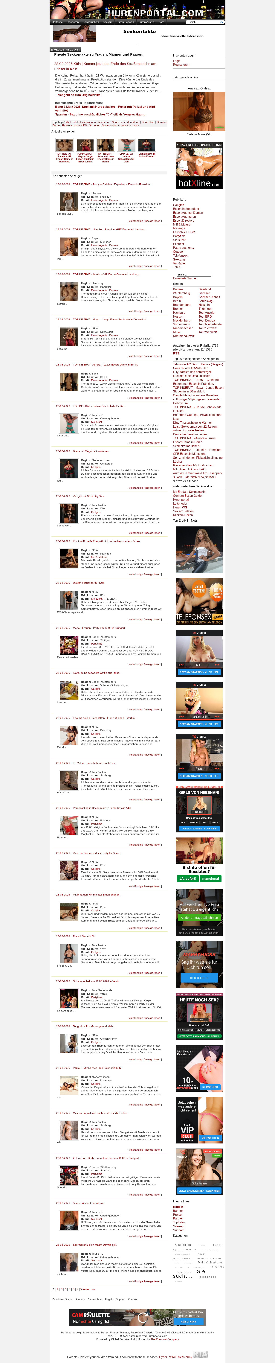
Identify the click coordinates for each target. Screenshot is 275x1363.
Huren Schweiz (125, 21)
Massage (179, 228)
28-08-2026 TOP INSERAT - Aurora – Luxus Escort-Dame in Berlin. (97, 364)
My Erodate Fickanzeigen (80, 122)
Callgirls (95, 466)
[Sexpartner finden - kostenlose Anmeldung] (137, 41)
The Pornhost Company (165, 1339)
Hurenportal (181, 499)
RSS (176, 353)
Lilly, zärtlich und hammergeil (192, 372)
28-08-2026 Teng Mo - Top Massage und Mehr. (85, 1026)
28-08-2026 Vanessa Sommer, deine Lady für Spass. (88, 853)
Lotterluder (180, 503)
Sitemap (178, 1226)
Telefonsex (180, 255)
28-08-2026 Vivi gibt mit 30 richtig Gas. (80, 496)
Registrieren (181, 64)
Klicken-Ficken (183, 515)
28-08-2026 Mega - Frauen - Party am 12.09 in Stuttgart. (91, 627)
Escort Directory (183, 220)
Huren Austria (146, 21)
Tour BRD (205, 316)
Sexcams (179, 259)
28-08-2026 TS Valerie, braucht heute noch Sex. (86, 763)
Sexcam (107, 21)
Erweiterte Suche (184, 278)
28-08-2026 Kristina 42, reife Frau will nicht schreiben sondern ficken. (98, 541)
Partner (178, 1218)
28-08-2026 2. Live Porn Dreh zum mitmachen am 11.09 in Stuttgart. (98, 1158)
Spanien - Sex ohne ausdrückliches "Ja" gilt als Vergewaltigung (100, 114)
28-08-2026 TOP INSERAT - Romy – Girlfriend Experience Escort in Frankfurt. (103, 184)
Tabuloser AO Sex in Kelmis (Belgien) (198, 364)
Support (178, 1230)
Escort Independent (186, 208)
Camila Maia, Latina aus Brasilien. (196, 395)
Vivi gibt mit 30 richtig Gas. (126, 155)
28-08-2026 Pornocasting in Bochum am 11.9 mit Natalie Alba (93, 807)
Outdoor (178, 251)
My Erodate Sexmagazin (189, 491)
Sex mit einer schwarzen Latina (120, 125)
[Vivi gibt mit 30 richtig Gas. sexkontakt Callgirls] (126, 151)
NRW (176, 332)
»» (93, 1289)
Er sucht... (179, 244)
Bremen (178, 308)
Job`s (176, 267)
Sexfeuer (94, 125)
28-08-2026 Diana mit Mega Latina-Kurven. (83, 451)
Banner (178, 1210)
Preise (177, 1214)
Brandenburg (181, 304)
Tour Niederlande (210, 324)
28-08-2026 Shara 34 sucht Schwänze (80, 1202)
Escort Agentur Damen (104, 200)
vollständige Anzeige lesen (144, 220)
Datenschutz (95, 1299)
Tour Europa (207, 320)
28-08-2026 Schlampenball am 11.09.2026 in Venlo (87, 981)
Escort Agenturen (184, 216)
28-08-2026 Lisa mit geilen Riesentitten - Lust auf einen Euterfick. (96, 717)
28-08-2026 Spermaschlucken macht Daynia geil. (86, 1244)
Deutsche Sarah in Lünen (190, 434)
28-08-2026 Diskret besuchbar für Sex (80, 582)
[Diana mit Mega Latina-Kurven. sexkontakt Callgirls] (106, 151)
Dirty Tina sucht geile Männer (192, 422)
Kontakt (132, 1299)
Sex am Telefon (183, 511)
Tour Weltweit (208, 332)
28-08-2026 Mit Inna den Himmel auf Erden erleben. (88, 894)
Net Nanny (185, 1357)
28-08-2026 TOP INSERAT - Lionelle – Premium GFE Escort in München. (100, 229)
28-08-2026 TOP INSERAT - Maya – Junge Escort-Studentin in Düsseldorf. (101, 319)
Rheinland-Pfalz (184, 336)
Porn (161, 21)
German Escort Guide (187, 495)
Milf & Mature (99, 556)
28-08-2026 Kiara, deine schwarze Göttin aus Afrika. (88, 672)
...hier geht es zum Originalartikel (78, 95)
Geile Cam (148, 122)
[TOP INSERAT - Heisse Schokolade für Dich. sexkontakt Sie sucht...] (85, 151)
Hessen (178, 316)
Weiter (84, 1289)
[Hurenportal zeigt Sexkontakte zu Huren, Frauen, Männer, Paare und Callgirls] (137, 17)
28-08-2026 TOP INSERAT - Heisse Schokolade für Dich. (91, 406)
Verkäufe (179, 263)
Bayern (178, 297)
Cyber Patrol (167, 1357)
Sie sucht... (97, 421)
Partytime (96, 643)
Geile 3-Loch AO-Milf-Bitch (190, 368)
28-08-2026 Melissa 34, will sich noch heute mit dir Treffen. (92, 1112)
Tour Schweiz (208, 328)
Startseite (57, 21)
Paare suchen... (183, 247)
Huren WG (180, 507)
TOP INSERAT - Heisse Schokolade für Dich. (85, 158)
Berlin (177, 301)
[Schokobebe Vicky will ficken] (199, 573)
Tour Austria (206, 312)
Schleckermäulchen (186, 446)
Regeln (109, 1299)
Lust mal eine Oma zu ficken (191, 375)
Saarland (205, 289)
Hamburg (179, 312)
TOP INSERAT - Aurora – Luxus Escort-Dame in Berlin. (64, 158)
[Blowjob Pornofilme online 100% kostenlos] (199, 189)
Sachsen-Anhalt (209, 297)
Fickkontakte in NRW (74, 125)
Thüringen (205, 308)
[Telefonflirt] (199, 625)
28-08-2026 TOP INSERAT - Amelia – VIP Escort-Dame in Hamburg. (97, 274)
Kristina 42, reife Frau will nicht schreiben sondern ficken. (147, 158)
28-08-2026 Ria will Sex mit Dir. (75, 936)
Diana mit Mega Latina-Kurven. (105, 155)
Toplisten (179, 1222)
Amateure (104, 122)
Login (177, 61)
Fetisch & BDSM (184, 232)
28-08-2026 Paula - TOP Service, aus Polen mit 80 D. (89, 1067)
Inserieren (73, 21)
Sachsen (204, 293)
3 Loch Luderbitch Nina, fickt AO (194, 477)
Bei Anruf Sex (91, 21)
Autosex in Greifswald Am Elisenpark (197, 473)
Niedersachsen (183, 328)
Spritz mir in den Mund (125, 122)
